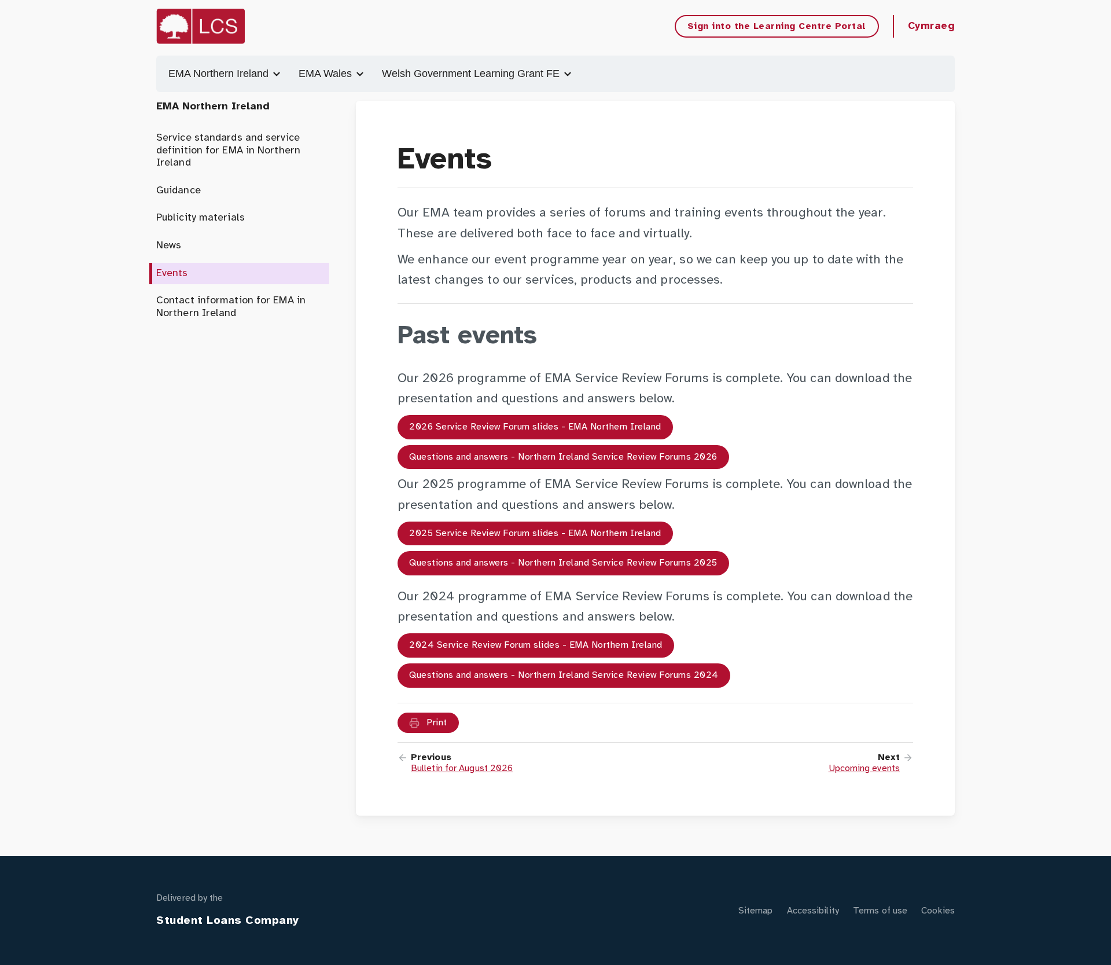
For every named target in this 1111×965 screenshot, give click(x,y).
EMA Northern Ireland (219, 73)
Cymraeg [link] (931, 26)
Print (435, 723)
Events (172, 273)
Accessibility (813, 911)
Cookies (938, 911)
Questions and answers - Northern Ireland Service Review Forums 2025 (563, 563)
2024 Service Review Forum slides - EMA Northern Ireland (536, 645)
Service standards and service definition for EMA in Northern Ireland (228, 150)
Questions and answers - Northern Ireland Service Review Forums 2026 (563, 457)
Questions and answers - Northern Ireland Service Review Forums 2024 (564, 675)
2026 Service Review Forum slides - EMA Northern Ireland (535, 427)
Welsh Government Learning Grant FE (472, 73)
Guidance (178, 190)
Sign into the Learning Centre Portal (776, 26)
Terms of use (880, 911)
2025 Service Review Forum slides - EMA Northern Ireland (535, 533)
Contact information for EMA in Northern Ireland (231, 307)
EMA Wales (327, 73)
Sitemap (755, 911)
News (168, 245)
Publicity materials (200, 217)
